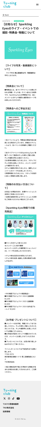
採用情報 (6, 411)
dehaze (37, 4)
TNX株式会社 (8, 408)
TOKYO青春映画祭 (11, 404)
